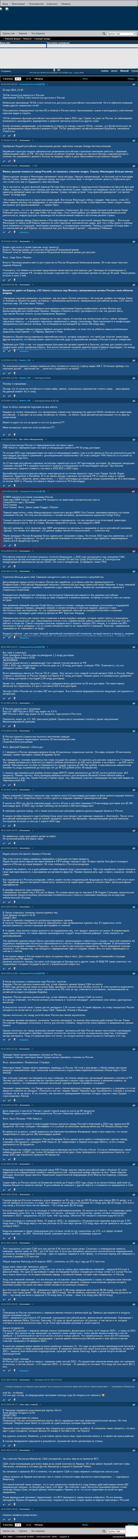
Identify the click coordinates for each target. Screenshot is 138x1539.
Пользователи (36, 4)
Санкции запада (42, 39)
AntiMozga (130, 1537)
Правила (65, 4)
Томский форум (12, 39)
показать (24, 232)
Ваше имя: (5, 43)
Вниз (85, 79)
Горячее (23, 33)
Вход (5, 4)
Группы (9, 33)
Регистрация (18, 4)
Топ (38, 33)
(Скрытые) (52, 4)
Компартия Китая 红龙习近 (32, 84)
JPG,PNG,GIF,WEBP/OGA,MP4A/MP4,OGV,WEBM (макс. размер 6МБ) (56, 73)
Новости (27, 39)
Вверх (85, 1525)
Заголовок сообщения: (58, 43)
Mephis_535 (25, 360)
